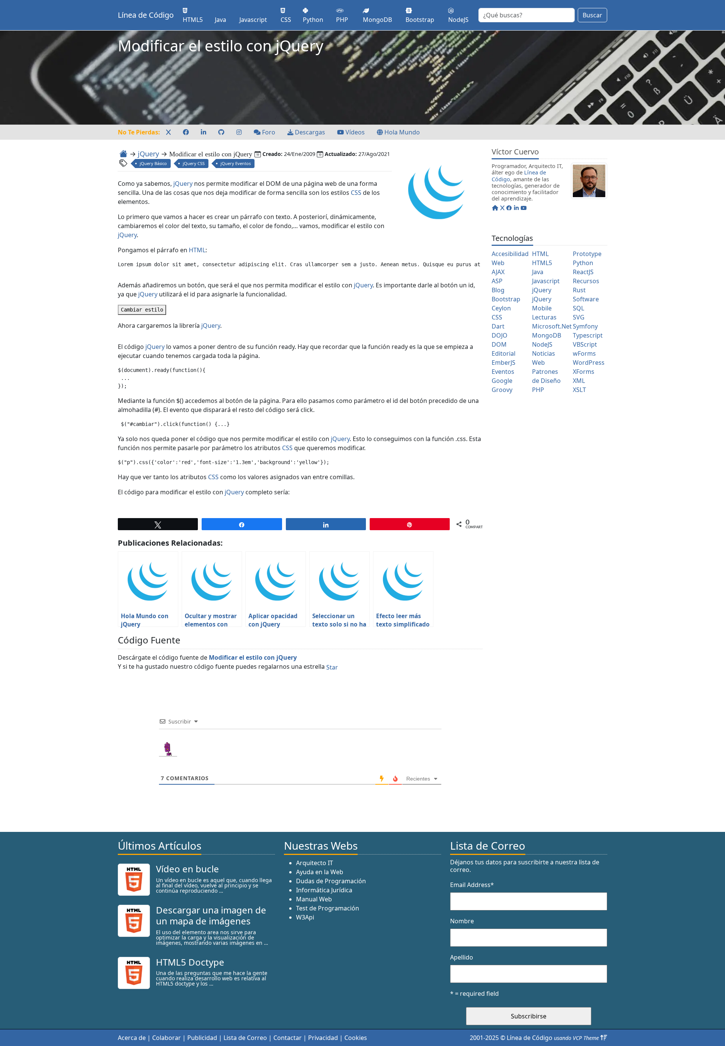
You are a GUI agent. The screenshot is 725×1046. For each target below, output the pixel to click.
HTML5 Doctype (190, 962)
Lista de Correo (245, 1038)
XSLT (579, 390)
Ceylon (501, 308)
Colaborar (166, 1038)
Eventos (503, 371)
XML (579, 380)
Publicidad (202, 1038)
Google (502, 380)
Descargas (309, 132)
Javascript (546, 281)
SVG (579, 317)
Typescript (588, 335)
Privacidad (323, 1038)
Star (332, 667)
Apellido (461, 957)
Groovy (502, 390)
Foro (268, 132)
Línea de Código (146, 15)
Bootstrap (506, 299)
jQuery (148, 153)
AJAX (498, 272)
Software (586, 299)
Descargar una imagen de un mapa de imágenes (211, 915)
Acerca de (132, 1038)
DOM (499, 344)
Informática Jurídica (324, 890)
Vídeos (354, 132)
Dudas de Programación (331, 881)
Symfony (585, 326)
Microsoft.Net (552, 326)
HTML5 (542, 263)
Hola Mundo (401, 132)
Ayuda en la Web (319, 872)
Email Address (472, 885)
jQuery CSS (194, 163)
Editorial (503, 353)
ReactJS (583, 272)
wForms (584, 353)
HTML (197, 250)
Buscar (592, 15)
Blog (498, 290)
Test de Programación (327, 908)
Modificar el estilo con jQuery (253, 657)
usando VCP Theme (576, 1037)
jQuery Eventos (236, 163)
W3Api (305, 917)
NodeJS (542, 344)
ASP (497, 281)
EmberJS (503, 362)
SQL (578, 308)
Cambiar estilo (142, 310)
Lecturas (544, 317)
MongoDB (546, 335)
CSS (356, 192)
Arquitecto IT (314, 863)
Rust (579, 290)
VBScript (585, 344)
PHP (538, 390)
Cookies (355, 1038)
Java (537, 272)
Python (583, 263)
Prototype (587, 254)
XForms (583, 371)
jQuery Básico (153, 163)
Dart (498, 326)
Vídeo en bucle (187, 868)
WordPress (589, 362)
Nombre (462, 921)
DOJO (500, 335)
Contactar (287, 1038)
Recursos (586, 281)
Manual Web (314, 899)
